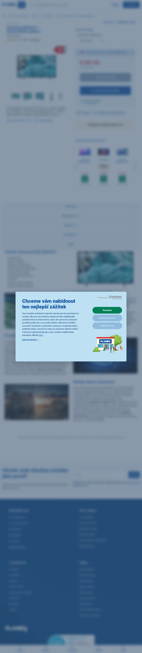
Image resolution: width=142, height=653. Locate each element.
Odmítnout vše (107, 325)
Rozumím (107, 310)
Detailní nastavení (107, 318)
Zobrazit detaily (30, 340)
